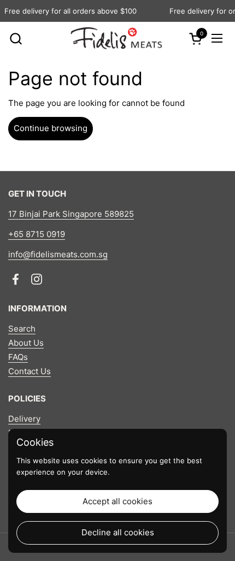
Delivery (24, 419)
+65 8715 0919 (36, 234)
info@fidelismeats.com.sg (58, 254)
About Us (26, 343)
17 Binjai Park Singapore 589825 (71, 214)
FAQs (18, 357)
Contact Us (29, 371)
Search (22, 328)
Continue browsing (50, 128)
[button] (15, 38)
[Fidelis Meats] (116, 38)
